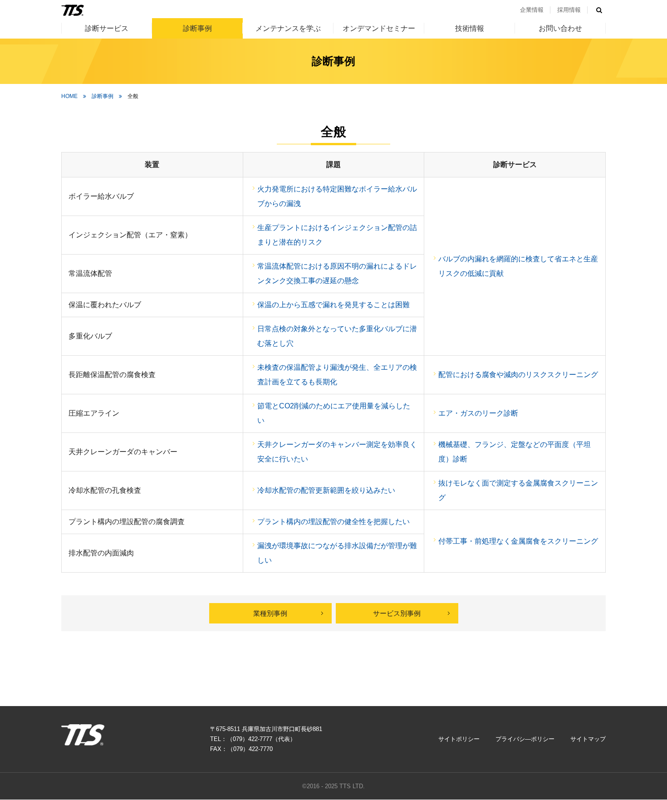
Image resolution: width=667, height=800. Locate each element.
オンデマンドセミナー (379, 28)
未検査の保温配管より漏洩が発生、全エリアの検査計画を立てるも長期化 (337, 374)
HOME (69, 96)
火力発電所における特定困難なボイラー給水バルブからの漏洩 (337, 196)
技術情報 (469, 28)
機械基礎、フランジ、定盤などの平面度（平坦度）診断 (514, 452)
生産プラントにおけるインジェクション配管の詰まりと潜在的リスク (337, 235)
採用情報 (569, 9)
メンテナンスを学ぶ (288, 28)
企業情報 (532, 9)
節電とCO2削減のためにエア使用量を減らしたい (333, 413)
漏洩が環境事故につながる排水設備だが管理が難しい (337, 553)
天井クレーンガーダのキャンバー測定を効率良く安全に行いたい (337, 452)
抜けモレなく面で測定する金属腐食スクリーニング (518, 490)
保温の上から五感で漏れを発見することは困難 (333, 305)
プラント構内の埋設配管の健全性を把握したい (333, 521)
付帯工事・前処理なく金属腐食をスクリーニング (518, 541)
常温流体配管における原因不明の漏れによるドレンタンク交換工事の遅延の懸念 (337, 273)
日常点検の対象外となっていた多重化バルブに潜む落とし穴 (337, 336)
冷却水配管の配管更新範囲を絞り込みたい (326, 490)
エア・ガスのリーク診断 (478, 413)
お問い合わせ (560, 28)
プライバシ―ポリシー (524, 739)
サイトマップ (588, 739)
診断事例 (197, 28)
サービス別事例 (397, 613)
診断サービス (106, 28)
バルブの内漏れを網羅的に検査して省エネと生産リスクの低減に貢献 (518, 266)
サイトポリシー (459, 739)
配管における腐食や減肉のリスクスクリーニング (518, 374)
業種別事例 (270, 613)
